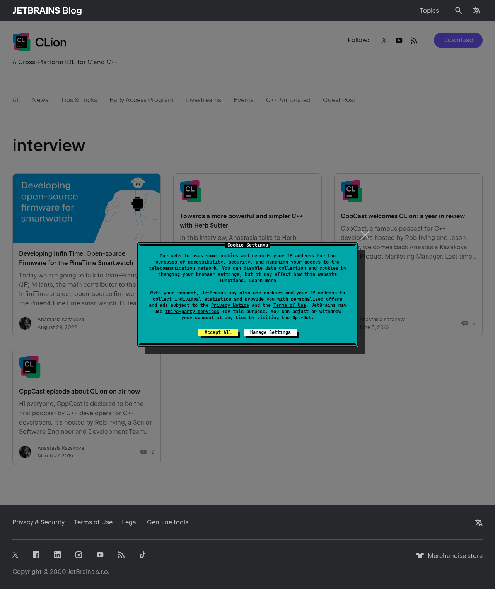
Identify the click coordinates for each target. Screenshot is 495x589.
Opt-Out (301, 318)
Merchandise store (453, 559)
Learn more (262, 280)
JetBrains (81, 571)
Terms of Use (289, 305)
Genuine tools (167, 522)
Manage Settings (270, 332)
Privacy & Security (38, 522)
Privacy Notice (230, 305)
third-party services (192, 311)
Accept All (218, 332)
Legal (130, 522)
